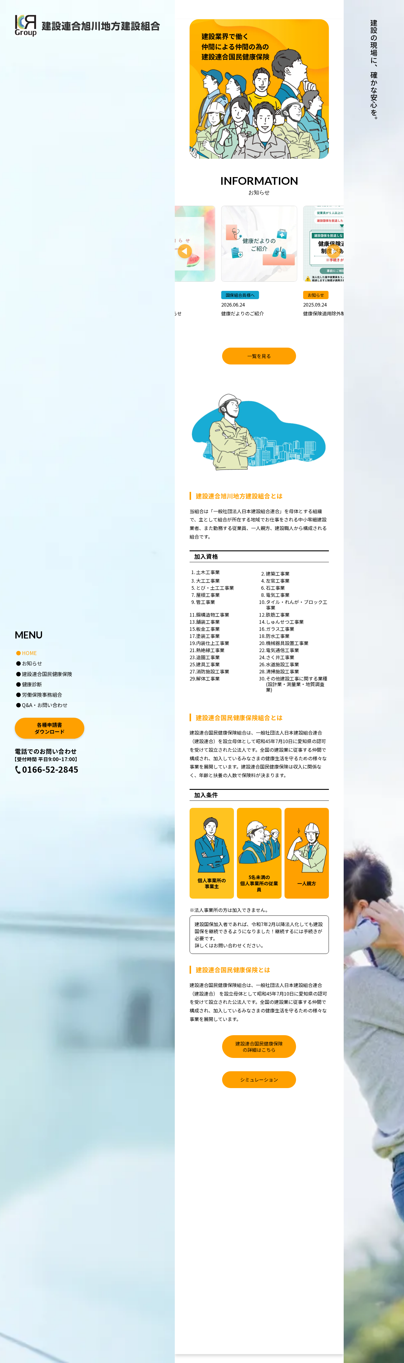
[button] (185, 251)
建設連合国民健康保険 (47, 674)
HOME (29, 653)
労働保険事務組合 (42, 694)
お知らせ (32, 663)
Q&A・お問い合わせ (44, 705)
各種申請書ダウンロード (50, 728)
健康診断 (32, 684)
